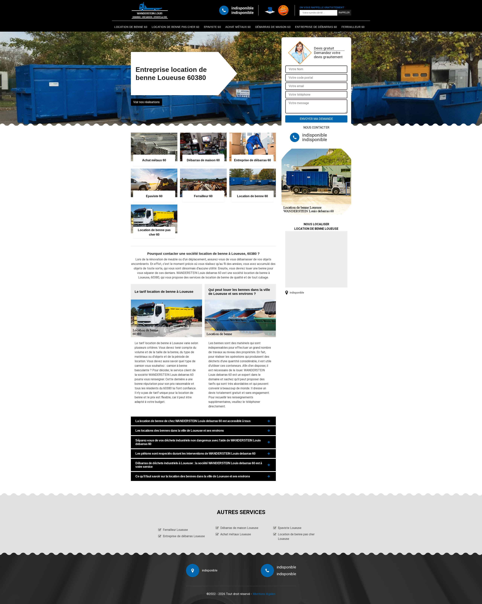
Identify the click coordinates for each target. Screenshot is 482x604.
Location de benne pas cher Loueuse (296, 536)
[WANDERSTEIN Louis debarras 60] (150, 10)
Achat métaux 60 (238, 26)
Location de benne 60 (130, 26)
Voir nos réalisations (146, 102)
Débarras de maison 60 (273, 26)
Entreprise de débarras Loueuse (184, 536)
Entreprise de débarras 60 (316, 26)
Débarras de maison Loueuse (239, 528)
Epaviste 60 (212, 26)
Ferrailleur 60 (353, 26)
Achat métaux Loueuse (235, 534)
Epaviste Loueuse (289, 528)
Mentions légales (264, 594)
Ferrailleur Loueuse (175, 530)
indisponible (242, 8)
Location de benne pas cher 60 (175, 26)
